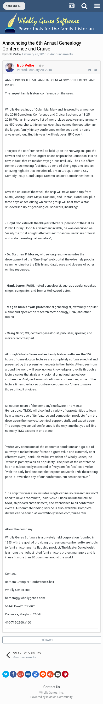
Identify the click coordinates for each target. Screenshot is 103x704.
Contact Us (51, 687)
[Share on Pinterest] (65, 674)
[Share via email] (57, 674)
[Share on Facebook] (13, 674)
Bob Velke (13, 54)
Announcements (61, 54)
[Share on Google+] (20, 674)
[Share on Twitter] (5, 674)
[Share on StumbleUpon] (50, 674)
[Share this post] (95, 70)
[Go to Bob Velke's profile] (9, 67)
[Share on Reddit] (43, 674)
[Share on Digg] (28, 674)
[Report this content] (89, 70)
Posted (34, 70)
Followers (47, 640)
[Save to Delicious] (35, 674)
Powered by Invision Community (51, 697)
